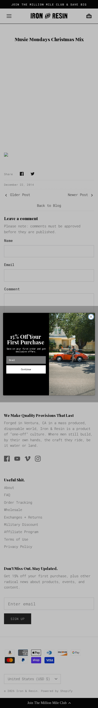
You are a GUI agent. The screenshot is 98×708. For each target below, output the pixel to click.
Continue (26, 369)
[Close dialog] (91, 316)
